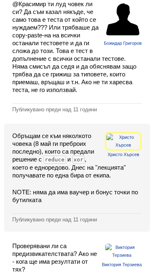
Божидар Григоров (123, 43)
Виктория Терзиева (122, 264)
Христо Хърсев (123, 154)
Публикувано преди (54, 109)
